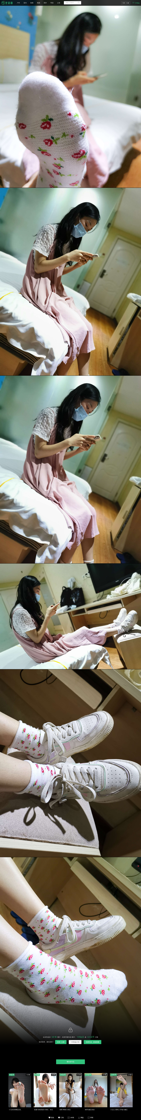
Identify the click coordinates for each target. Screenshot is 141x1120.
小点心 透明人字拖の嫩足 (119, 1109)
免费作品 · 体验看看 (92, 1042)
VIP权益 (137, 3)
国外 (45, 3)
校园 (31, 3)
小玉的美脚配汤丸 (15, 1109)
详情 (91, 1117)
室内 (25, 3)
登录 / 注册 (125, 3)
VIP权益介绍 (75, 1042)
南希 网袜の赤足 (65, 1109)
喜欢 (52, 1117)
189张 (72, 1117)
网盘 (82, 1117)
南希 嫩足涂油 (89, 1109)
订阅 (62, 1117)
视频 (38, 3)
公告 (58, 3)
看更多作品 (70, 1062)
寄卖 (52, 3)
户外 (18, 3)
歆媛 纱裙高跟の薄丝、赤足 (43, 1109)
